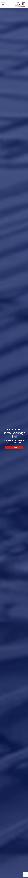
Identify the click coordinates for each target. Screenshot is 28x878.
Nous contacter (14, 447)
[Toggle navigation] (3, 3)
